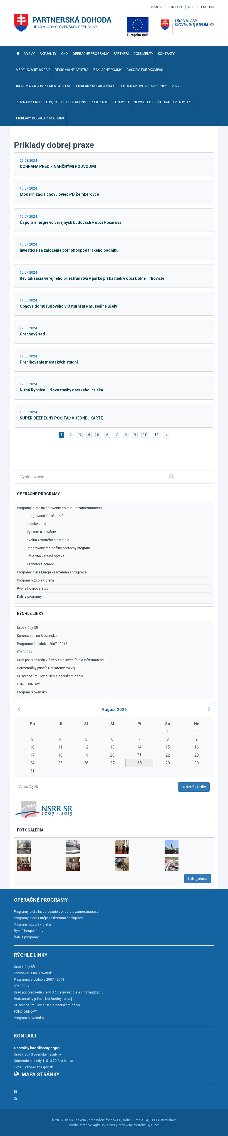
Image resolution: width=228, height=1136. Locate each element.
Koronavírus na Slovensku (37, 636)
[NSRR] (44, 809)
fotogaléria (197, 878)
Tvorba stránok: (80, 1125)
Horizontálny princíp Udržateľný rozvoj (46, 668)
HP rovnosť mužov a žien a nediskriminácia (50, 676)
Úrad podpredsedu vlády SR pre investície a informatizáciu (61, 660)
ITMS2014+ (25, 652)
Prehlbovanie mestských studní (49, 362)
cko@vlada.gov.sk (39, 1067)
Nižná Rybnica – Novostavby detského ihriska (61, 390)
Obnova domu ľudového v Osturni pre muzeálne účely (68, 306)
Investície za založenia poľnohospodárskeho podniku (69, 250)
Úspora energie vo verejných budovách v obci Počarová (71, 222)
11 (156, 435)
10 (145, 435)
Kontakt (175, 7)
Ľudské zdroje (37, 524)
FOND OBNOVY (28, 684)
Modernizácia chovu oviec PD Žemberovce (59, 194)
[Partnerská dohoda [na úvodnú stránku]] (63, 23)
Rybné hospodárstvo (32, 588)
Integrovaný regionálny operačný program (58, 548)
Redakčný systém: (132, 1125)
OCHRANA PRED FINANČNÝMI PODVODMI (58, 166)
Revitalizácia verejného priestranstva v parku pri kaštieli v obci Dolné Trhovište (92, 278)
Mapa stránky (41, 1074)
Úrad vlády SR (27, 628)
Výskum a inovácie (41, 532)
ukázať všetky (194, 787)
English (207, 7)
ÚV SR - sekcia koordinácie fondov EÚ (92, 1120)
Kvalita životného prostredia (48, 540)
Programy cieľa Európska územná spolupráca (52, 572)
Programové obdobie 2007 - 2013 (42, 644)
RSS (191, 7)
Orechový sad (32, 334)
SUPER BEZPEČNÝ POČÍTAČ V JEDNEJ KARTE (61, 418)
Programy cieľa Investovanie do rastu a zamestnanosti (59, 508)
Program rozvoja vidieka (35, 580)
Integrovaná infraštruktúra (46, 516)
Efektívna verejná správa (45, 556)
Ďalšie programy (29, 596)
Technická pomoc (40, 564)
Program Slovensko (32, 692)
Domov (156, 7)
